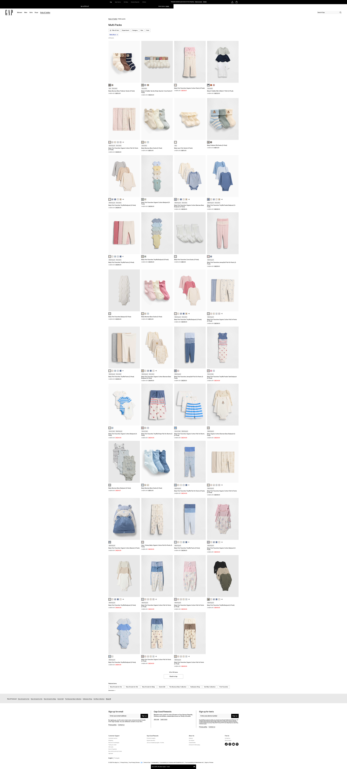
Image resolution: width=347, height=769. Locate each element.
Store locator (228, 740)
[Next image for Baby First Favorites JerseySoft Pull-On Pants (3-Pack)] (236, 233)
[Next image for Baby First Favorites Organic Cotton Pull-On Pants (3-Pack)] (137, 119)
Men (25, 12)
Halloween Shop (195, 687)
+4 (123, 199)
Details (205, 1)
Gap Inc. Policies (209, 762)
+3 (123, 142)
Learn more (163, 719)
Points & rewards (151, 738)
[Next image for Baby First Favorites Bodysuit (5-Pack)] (137, 290)
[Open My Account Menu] (232, 2)
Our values (191, 740)
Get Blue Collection (210, 687)
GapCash (110, 753)
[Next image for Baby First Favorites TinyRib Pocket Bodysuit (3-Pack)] (236, 176)
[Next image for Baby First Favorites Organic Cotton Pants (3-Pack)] (203, 61)
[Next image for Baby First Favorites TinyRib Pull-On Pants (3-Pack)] (203, 461)
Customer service (112, 738)
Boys (36, 12)
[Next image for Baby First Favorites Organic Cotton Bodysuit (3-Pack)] (137, 404)
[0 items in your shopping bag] (236, 2)
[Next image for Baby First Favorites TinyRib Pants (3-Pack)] (137, 233)
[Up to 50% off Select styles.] (85, 6)
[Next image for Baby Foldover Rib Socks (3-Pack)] (236, 119)
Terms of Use (147, 762)
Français (116, 758)
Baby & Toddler (45, 12)
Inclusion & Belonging (194, 744)
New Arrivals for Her (116, 687)
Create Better (192, 742)
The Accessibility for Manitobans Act (194, 762)
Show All (108, 699)
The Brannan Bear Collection (177, 687)
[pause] (345, 6)
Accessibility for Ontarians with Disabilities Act (172, 762)
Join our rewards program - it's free (155, 742)
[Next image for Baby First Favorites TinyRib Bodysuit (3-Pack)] (137, 176)
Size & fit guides (112, 749)
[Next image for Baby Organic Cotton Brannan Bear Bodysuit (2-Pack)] (236, 404)
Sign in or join (198, 1)
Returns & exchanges (113, 742)
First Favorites (223, 687)
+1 (122, 256)
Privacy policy (112, 724)
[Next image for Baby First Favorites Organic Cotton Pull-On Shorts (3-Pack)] (203, 404)
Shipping (110, 740)
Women (19, 12)
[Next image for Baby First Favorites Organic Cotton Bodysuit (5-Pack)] (170, 176)
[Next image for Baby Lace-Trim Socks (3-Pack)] (203, 119)
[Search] (340, 12)
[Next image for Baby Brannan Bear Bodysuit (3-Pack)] (137, 461)
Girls (31, 12)
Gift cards (110, 747)
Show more (111, 690)
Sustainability (155, 762)
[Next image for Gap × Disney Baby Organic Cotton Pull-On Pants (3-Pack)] (170, 518)
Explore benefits (151, 740)
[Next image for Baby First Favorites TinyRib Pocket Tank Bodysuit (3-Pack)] (236, 347)
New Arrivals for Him (132, 687)
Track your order (112, 744)
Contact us (121, 724)
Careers (191, 738)
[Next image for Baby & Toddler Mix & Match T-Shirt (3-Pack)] (236, 61)
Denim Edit (162, 687)
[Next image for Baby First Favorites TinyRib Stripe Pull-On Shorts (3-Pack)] (170, 404)
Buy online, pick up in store (115, 751)
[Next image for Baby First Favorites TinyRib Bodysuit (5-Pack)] (170, 233)
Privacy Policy (124, 762)
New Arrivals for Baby (148, 687)
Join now (156, 719)
